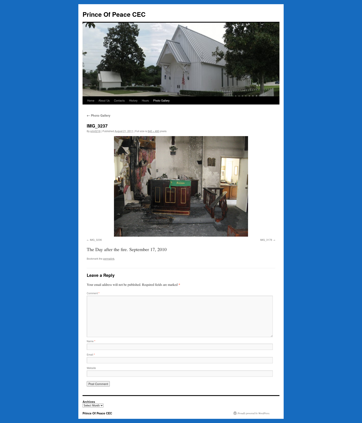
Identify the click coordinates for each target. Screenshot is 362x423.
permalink (108, 258)
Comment (93, 293)
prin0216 (95, 131)
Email (91, 354)
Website (91, 368)
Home (90, 100)
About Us (104, 100)
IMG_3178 (266, 239)
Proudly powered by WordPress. (254, 413)
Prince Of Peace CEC (114, 14)
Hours (145, 100)
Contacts (119, 100)
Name (91, 341)
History (133, 100)
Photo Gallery (161, 100)
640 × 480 (153, 131)
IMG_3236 (96, 239)
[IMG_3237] (181, 186)
